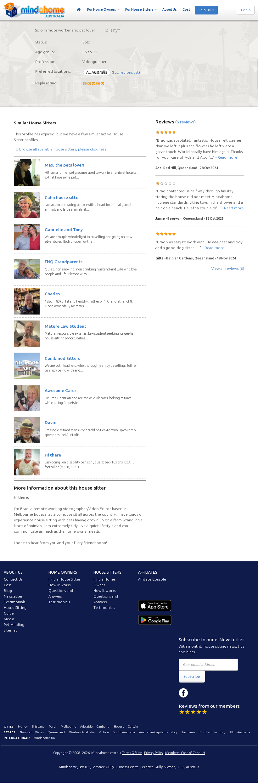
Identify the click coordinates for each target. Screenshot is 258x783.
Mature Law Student (65, 326)
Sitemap (11, 630)
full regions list (126, 72)
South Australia (124, 732)
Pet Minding (14, 625)
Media (9, 619)
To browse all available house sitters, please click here (60, 149)
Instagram (197, 693)
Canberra (103, 726)
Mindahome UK (44, 738)
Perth (53, 726)
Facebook (183, 693)
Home (79, 10)
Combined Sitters (62, 358)
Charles (52, 293)
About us (13, 572)
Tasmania (188, 732)
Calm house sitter (62, 197)
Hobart (119, 726)
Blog (8, 591)
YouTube (211, 693)
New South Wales (32, 732)
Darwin (133, 726)
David (51, 422)
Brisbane (38, 726)
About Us (169, 9)
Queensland (56, 732)
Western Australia (82, 732)
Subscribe (191, 676)
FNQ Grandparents (63, 261)
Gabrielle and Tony (64, 229)
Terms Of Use (132, 753)
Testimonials (14, 602)
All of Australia (239, 732)
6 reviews (185, 121)
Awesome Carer (60, 390)
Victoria (104, 732)
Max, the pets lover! (64, 164)
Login (246, 10)
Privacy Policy (153, 753)
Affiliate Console (152, 579)
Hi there (53, 454)
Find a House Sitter (64, 579)
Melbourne (68, 726)
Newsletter (13, 596)
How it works (59, 585)
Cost (186, 9)
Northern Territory (212, 732)
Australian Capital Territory (158, 732)
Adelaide (86, 726)
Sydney (23, 726)
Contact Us (13, 579)
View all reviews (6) (227, 268)
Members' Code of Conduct (185, 753)
